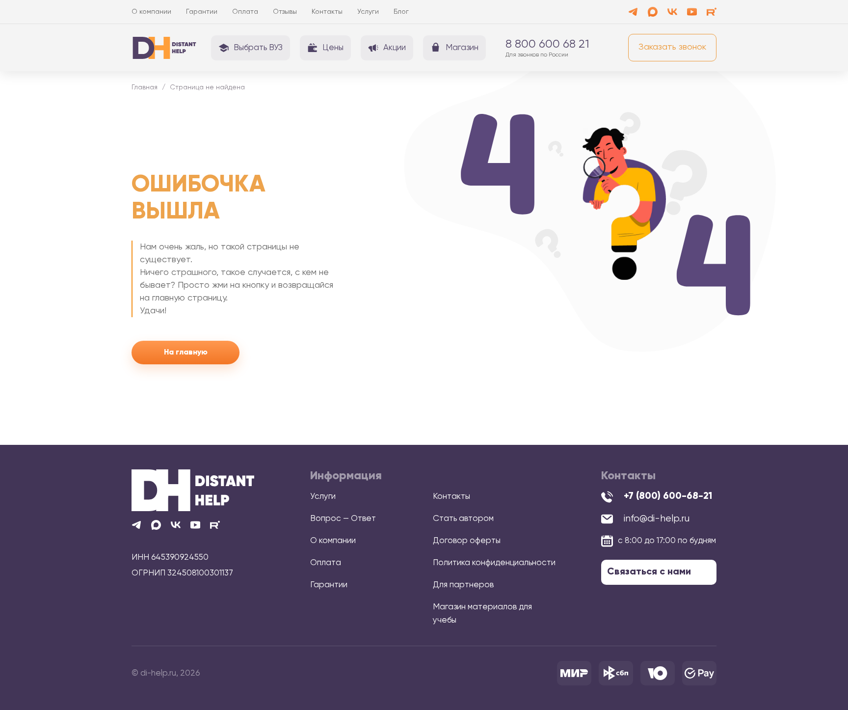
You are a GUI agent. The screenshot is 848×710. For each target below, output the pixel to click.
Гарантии (201, 11)
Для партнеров (463, 585)
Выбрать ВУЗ (258, 48)
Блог (401, 11)
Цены (333, 48)
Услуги (368, 11)
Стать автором (463, 519)
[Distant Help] (164, 48)
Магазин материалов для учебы (482, 614)
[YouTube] (692, 12)
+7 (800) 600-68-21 (668, 496)
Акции (394, 48)
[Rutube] (711, 12)
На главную (186, 352)
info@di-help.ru (656, 519)
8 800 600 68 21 (547, 44)
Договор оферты (467, 541)
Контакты (327, 11)
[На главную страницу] (193, 490)
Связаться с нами (649, 572)
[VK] (672, 12)
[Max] (653, 12)
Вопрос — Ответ (343, 519)
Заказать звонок (672, 47)
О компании (151, 11)
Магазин (462, 48)
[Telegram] (633, 12)
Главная (145, 87)
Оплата (245, 11)
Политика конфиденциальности (494, 563)
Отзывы (285, 11)
